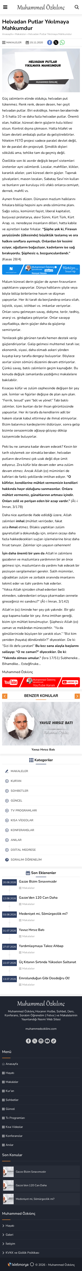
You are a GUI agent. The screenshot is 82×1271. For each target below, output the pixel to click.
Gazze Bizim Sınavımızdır (38, 881)
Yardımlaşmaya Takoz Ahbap (41, 946)
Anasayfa (7, 34)
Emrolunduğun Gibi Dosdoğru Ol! (44, 978)
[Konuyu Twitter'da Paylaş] (55, 42)
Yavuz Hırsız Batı (43, 750)
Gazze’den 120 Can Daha (38, 897)
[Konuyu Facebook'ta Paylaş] (49, 42)
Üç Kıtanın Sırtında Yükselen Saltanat (47, 962)
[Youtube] (47, 1041)
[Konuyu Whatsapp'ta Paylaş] (62, 42)
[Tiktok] (53, 1041)
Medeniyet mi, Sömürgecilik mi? (43, 913)
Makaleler (20, 34)
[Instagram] (41, 1041)
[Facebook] (28, 1041)
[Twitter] (34, 1041)
